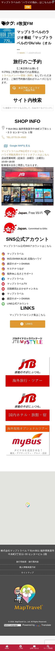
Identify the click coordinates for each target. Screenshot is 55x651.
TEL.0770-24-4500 (16, 137)
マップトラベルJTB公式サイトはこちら (22, 151)
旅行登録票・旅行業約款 (27, 562)
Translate (46, 625)
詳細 (28, 7)
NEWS (22, 53)
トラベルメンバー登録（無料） (18, 75)
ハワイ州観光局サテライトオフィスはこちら (25, 155)
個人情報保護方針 (27, 567)
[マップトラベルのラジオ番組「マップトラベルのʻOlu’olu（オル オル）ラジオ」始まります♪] (7, 35)
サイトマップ (27, 572)
